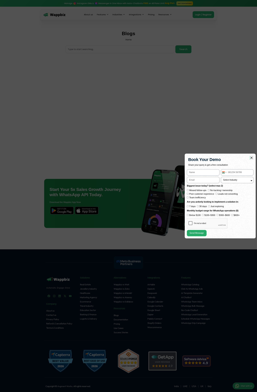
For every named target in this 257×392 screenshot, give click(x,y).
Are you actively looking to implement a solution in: (213, 202)
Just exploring (217, 206)
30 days (203, 206)
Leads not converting (228, 194)
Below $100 (195, 215)
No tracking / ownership (221, 190)
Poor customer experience (201, 194)
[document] (128, 196)
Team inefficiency (197, 197)
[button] (251, 157)
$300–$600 (224, 215)
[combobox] (224, 172)
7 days (192, 206)
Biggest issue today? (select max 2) (205, 186)
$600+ (237, 215)
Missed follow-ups (197, 190)
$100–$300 (209, 215)
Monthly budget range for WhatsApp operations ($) (212, 211)
